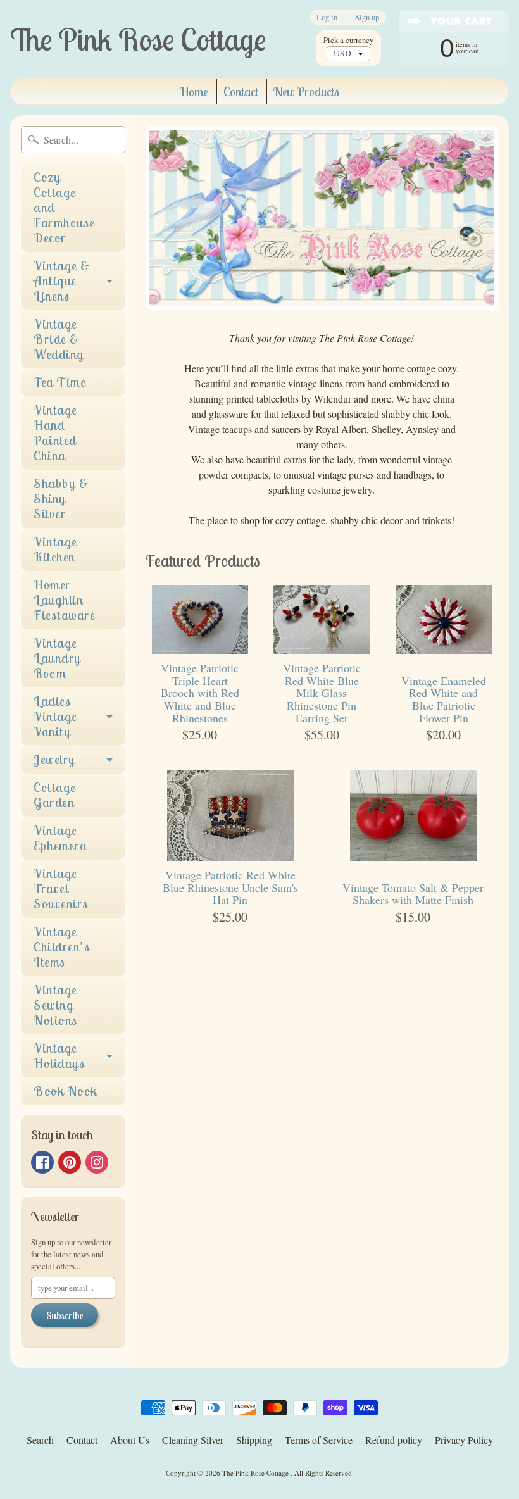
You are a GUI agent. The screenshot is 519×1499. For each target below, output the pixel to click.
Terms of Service (319, 1439)
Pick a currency (348, 40)
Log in (326, 17)
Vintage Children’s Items (62, 947)
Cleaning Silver (192, 1439)
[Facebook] (42, 1162)
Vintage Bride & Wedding (59, 339)
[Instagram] (96, 1162)
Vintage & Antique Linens (62, 281)
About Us (129, 1439)
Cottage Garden (55, 794)
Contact (240, 91)
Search (40, 1439)
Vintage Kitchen (55, 549)
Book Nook (65, 1091)
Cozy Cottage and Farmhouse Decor (64, 207)
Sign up (367, 17)
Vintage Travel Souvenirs (61, 888)
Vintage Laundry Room (57, 658)
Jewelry (54, 759)
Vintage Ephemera (60, 837)
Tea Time (59, 382)
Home (194, 91)
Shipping (254, 1439)
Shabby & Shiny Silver (61, 498)
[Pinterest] (69, 1162)
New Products (306, 91)
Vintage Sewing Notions (56, 1005)
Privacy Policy (464, 1439)
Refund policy (393, 1439)
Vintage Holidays (59, 1055)
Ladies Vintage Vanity (55, 716)
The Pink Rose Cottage (256, 1472)
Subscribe (64, 1315)
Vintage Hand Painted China (55, 432)
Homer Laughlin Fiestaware (64, 600)
